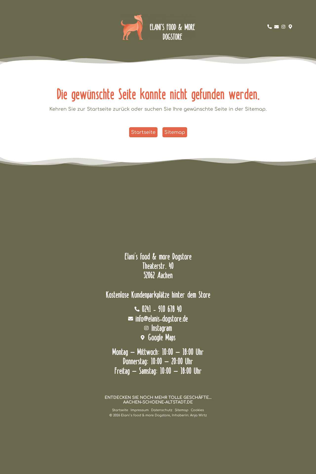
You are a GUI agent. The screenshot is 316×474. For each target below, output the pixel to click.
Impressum (140, 410)
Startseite (120, 410)
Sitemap (181, 410)
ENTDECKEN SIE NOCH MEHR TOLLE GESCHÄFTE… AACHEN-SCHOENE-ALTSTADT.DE (158, 399)
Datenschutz (161, 410)
